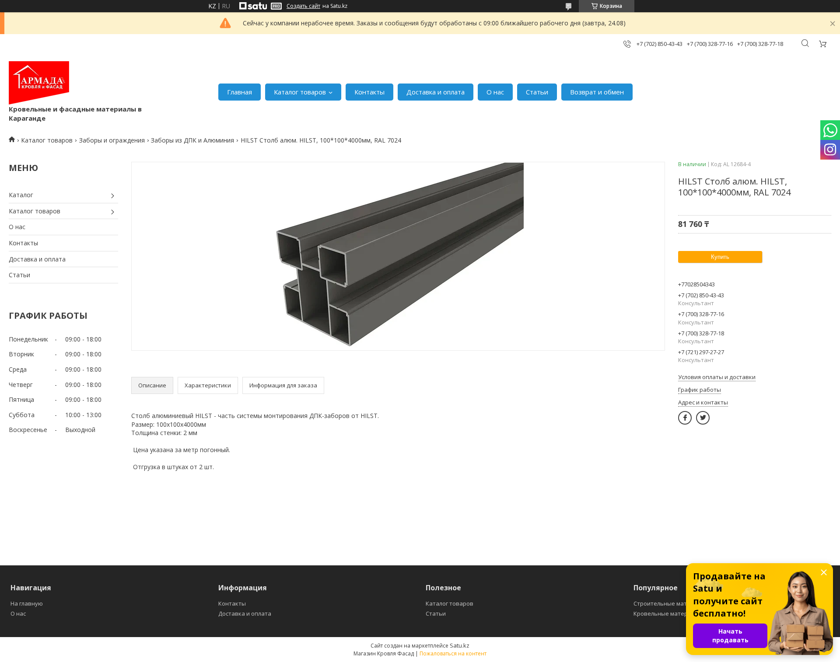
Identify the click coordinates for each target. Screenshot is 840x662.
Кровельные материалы (668, 613)
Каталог (21, 195)
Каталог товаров (300, 91)
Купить (720, 257)
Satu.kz (459, 645)
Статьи (537, 91)
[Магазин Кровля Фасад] (39, 83)
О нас (495, 91)
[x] (703, 418)
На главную (26, 603)
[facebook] (685, 418)
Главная (239, 91)
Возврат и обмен (597, 91)
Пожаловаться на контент (453, 653)
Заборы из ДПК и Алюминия (192, 140)
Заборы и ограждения (112, 140)
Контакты (369, 91)
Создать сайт (303, 6)
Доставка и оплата (435, 91)
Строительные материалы (671, 603)
